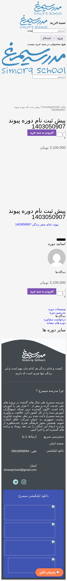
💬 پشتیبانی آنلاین (49, 572)
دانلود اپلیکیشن (55, 450)
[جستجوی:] (49, 30)
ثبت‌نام (47, 37)
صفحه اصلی (56, 443)
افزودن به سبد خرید (41, 132)
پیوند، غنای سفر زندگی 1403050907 (36, 224)
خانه (63, 107)
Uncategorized (50, 107)
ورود (60, 37)
